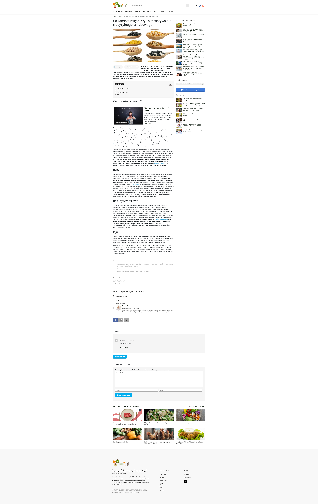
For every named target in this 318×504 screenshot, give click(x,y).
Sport (155, 11)
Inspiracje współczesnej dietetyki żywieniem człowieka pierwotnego (192, 124)
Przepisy (170, 11)
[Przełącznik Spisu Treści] (170, 84)
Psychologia (147, 11)
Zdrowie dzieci (193, 84)
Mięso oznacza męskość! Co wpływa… (157, 109)
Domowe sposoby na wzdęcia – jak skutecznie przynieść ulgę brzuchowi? (193, 50)
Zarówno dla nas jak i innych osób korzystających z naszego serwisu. (145, 370)
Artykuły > (117, 406)
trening (201, 84)
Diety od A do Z (117, 11)
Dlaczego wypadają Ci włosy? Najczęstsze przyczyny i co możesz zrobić (192, 74)
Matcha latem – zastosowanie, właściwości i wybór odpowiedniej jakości (192, 63)
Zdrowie (137, 11)
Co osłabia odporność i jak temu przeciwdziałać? (192, 24)
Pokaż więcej (120, 357)
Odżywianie (128, 11)
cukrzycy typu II (159, 163)
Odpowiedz (125, 347)
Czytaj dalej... (148, 123)
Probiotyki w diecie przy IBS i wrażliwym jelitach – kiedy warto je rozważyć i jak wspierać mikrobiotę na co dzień (193, 57)
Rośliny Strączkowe (122, 92)
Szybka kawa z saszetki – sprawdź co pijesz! (193, 119)
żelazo (115, 144)
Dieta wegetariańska (195, 406)
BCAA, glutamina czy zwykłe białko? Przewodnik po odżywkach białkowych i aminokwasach (194, 30)
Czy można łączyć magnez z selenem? (193, 34)
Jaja (118, 94)
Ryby (118, 90)
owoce (178, 84)
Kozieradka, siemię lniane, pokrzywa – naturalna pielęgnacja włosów (193, 109)
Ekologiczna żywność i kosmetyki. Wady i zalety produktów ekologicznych (194, 104)
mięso (203, 406)
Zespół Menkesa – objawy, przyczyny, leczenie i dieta (193, 130)
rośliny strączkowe (162, 219)
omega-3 (136, 184)
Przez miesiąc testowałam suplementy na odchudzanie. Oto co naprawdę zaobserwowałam (193, 68)
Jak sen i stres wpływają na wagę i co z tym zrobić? (193, 40)
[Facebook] (200, 6)
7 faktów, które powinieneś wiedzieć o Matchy (193, 99)
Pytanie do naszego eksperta (191, 90)
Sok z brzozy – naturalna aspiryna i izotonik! (192, 114)
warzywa (184, 84)
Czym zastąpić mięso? (123, 88)
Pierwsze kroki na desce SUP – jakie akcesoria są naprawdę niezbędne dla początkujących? (193, 46)
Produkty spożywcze (130, 406)
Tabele (162, 11)
